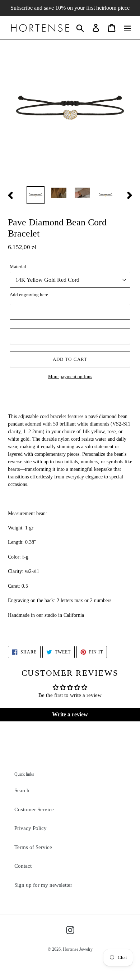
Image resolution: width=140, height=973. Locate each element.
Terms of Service (33, 847)
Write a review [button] (70, 714)
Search (21, 790)
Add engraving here (29, 294)
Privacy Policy (30, 828)
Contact (23, 866)
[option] (35, 195)
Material (18, 266)
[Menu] (127, 28)
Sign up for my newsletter (43, 885)
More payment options (70, 376)
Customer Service (34, 809)
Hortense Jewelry (78, 949)
